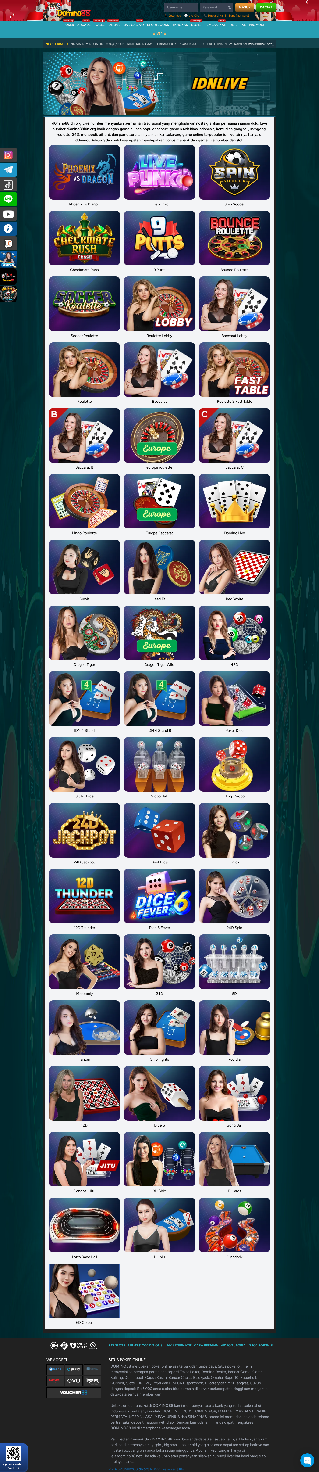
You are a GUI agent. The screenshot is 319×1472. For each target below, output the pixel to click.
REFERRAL (238, 25)
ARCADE (84, 24)
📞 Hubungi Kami (215, 15)
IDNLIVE (114, 24)
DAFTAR (266, 7)
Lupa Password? (239, 15)
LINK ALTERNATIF (178, 1345)
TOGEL (99, 24)
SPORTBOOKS (158, 25)
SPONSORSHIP (261, 1345)
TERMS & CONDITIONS (145, 1345)
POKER (69, 24)
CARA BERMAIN (206, 1345)
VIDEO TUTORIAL (234, 1345)
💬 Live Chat (192, 15)
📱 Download (173, 15)
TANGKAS (180, 25)
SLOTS (196, 24)
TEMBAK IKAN (216, 24)
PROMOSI (256, 25)
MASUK (245, 7)
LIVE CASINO (134, 24)
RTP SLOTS (117, 1345)
